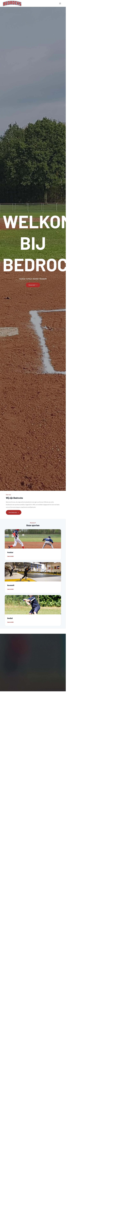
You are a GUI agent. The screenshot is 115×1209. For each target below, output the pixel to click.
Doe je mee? (32, 285)
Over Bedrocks (13, 512)
